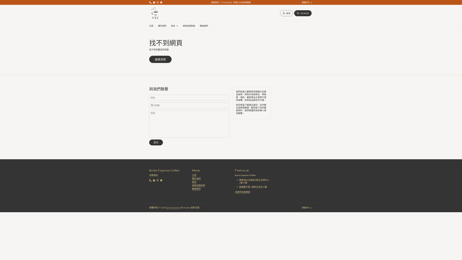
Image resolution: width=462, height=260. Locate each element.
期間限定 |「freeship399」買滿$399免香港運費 (231, 2)
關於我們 (196, 178)
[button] (303, 13)
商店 (194, 182)
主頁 (194, 175)
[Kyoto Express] (155, 13)
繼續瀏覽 (160, 59)
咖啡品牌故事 (198, 185)
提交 (156, 142)
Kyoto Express (173, 207)
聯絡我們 (196, 189)
